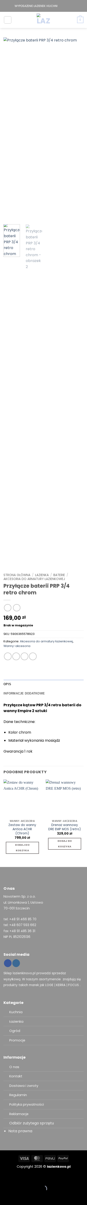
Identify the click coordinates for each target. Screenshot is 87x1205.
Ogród (14, 1030)
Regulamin (18, 1095)
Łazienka (42, 575)
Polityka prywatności (26, 1104)
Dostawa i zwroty (23, 1085)
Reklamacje (19, 1114)
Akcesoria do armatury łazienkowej (34, 579)
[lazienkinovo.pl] (43, 20)
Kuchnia (16, 1012)
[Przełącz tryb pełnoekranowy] (18, 1177)
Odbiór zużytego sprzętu (31, 1123)
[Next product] (7, 607)
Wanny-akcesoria (16, 646)
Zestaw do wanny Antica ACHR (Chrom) (22, 829)
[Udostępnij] (31, 1177)
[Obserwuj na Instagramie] (65, 6)
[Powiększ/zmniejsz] (4, 1177)
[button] (7, 20)
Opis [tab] (7, 684)
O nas (14, 1067)
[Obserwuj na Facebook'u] (61, 6)
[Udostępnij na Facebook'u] (16, 656)
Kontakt (15, 1076)
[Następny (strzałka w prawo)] (18, 1196)
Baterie (59, 575)
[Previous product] (16, 607)
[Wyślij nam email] (70, 6)
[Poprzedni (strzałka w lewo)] (4, 1196)
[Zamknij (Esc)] (45, 1177)
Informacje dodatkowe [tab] (24, 693)
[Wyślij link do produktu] (24, 656)
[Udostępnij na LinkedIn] (33, 656)
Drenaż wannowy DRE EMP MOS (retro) (64, 827)
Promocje (17, 1040)
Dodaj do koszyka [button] (22, 847)
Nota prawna (20, 1131)
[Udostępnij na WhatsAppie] (8, 656)
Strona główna (16, 575)
